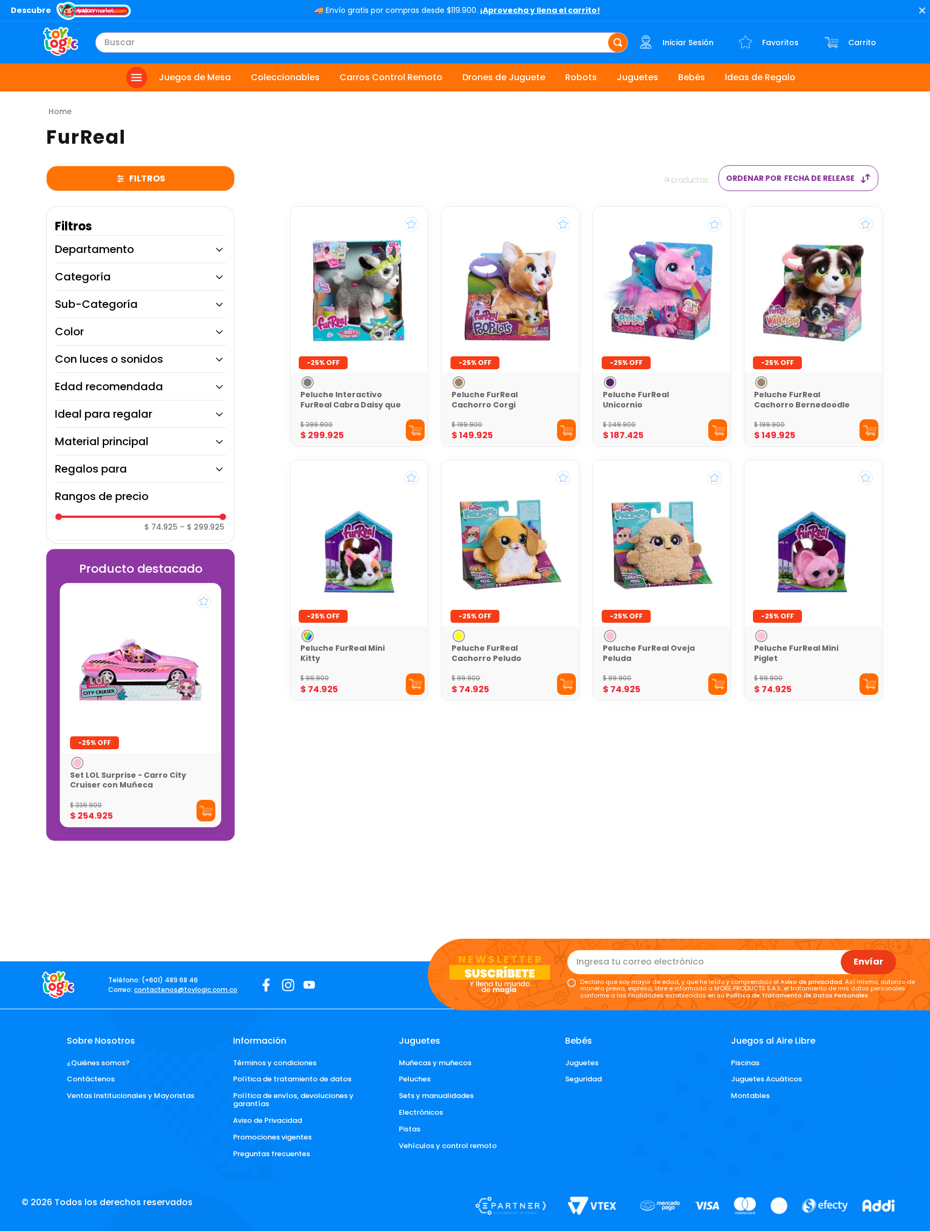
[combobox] (361, 42)
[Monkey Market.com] (94, 12)
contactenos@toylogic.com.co (185, 989)
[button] (140, 249)
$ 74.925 (161, 527)
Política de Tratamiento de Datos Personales (797, 995)
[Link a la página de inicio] (60, 111)
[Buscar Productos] (618, 42)
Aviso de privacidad (811, 981)
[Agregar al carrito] (205, 810)
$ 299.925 (202, 527)
